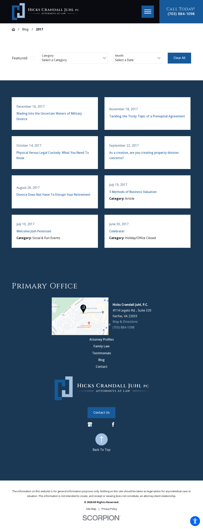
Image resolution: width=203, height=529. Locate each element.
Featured (19, 58)
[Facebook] (113, 424)
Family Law (101, 346)
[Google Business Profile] (90, 424)
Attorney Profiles (101, 339)
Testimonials (101, 353)
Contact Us (101, 412)
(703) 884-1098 (181, 14)
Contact (101, 367)
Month (119, 55)
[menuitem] (101, 339)
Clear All (179, 58)
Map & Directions (125, 322)
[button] (195, 521)
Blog (25, 29)
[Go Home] (15, 29)
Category (48, 55)
